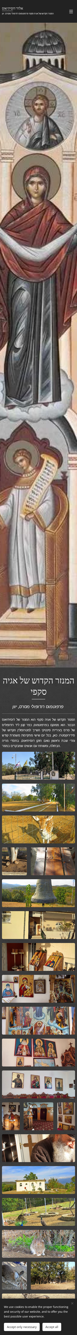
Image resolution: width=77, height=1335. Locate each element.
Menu (71, 11)
